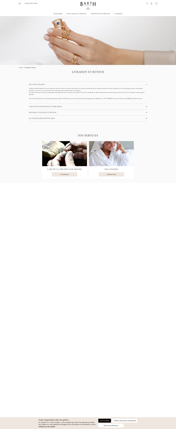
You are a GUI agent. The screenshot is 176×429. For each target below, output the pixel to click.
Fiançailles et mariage (77, 14)
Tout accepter (104, 421)
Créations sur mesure (100, 14)
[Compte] (151, 3)
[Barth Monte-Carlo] (88, 9)
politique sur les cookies (47, 426)
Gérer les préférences (111, 425)
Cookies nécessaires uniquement (125, 421)
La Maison (118, 14)
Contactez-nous (31, 3)
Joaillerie (58, 14)
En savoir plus (65, 174)
